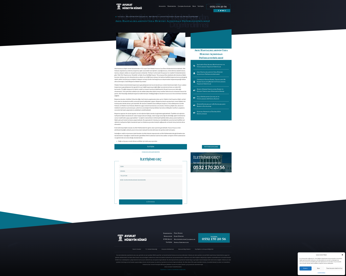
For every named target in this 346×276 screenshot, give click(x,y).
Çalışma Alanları (184, 6)
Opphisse (163, 269)
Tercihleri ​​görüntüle (334, 268)
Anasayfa (162, 6)
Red (318, 268)
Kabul (305, 268)
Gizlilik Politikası (321, 272)
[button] (342, 255)
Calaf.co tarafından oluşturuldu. (176, 269)
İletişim (201, 6)
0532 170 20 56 (218, 7)
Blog (194, 6)
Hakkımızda (172, 6)
